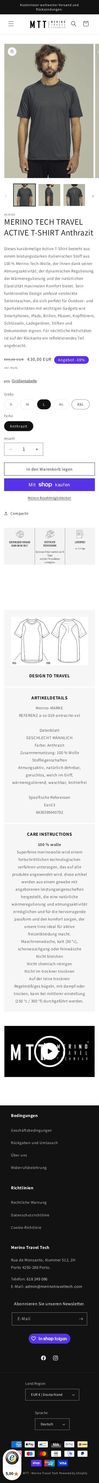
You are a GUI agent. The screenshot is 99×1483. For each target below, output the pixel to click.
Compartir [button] (19, 513)
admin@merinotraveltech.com (53, 1286)
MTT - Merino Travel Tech (40, 1473)
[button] (11, 24)
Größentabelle (24, 381)
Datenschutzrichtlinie (30, 1215)
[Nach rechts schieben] (93, 196)
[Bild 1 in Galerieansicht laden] (24, 195)
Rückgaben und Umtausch (34, 1142)
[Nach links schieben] (6, 196)
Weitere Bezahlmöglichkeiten (49, 498)
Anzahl (9, 438)
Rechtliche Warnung (29, 1202)
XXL (80, 404)
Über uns (19, 1155)
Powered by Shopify (73, 1473)
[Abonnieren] (81, 1318)
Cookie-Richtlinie (26, 1227)
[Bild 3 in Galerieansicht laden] (74, 195)
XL (64, 405)
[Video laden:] (49, 1051)
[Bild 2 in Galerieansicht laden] (49, 195)
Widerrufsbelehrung (29, 1167)
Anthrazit (19, 426)
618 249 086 (37, 1279)
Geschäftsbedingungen (31, 1130)
